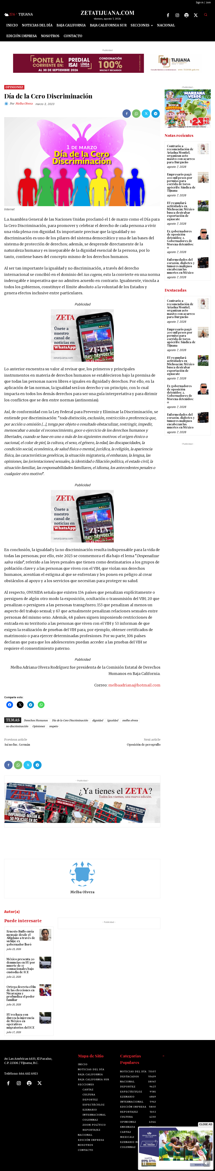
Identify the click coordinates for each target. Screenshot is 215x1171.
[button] (205, 14)
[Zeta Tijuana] (108, 13)
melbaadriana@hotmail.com (134, 685)
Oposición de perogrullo (143, 745)
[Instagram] (177, 15)
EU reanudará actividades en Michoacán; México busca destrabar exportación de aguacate (180, 211)
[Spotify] (186, 15)
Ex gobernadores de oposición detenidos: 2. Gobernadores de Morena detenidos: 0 (180, 239)
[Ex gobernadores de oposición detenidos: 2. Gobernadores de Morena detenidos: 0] (203, 234)
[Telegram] (155, 113)
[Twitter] (195, 15)
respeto (53, 726)
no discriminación (17, 726)
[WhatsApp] (136, 113)
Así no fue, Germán (17, 745)
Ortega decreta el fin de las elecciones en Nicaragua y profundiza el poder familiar (21, 993)
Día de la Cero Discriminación (70, 720)
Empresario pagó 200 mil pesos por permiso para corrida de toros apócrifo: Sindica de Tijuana (181, 182)
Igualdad (112, 720)
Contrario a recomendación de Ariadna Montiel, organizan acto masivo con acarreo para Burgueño (181, 154)
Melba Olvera (24, 103)
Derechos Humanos (36, 720)
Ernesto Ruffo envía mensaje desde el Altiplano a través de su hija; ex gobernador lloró (21, 937)
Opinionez (14, 87)
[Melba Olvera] (7, 104)
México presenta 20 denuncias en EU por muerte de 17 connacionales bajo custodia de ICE (21, 965)
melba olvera (130, 720)
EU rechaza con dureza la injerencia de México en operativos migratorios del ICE (20, 1021)
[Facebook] (168, 15)
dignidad (97, 720)
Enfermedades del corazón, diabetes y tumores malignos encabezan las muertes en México (181, 266)
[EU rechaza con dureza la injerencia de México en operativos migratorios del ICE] (45, 1018)
